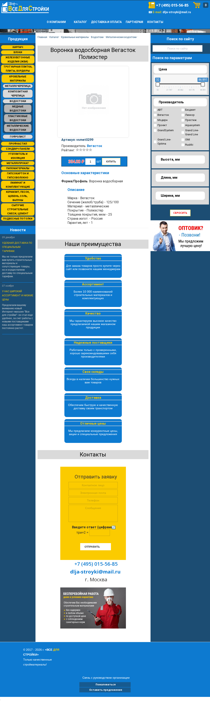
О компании (56, 22)
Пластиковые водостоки (17, 118)
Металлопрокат (18, 163)
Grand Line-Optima (164, 141)
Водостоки (18, 101)
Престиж (190, 120)
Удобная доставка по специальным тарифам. (17, 247)
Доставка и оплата (106, 22)
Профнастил (18, 143)
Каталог (80, 22)
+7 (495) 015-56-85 (172, 5)
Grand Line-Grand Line (192, 132)
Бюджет (190, 109)
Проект (162, 125)
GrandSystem (166, 130)
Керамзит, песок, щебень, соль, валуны (18, 196)
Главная (42, 37)
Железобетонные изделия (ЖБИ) (18, 59)
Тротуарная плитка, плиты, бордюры (17, 68)
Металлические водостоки (18, 127)
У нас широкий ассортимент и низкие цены (17, 295)
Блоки (18, 52)
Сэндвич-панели (18, 148)
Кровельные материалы (17, 78)
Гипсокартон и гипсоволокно (18, 175)
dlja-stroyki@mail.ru (177, 12)
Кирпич (18, 47)
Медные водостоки (18, 108)
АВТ (160, 109)
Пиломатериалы (17, 168)
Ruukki (189, 144)
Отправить (92, 546)
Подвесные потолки (17, 218)
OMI (187, 139)
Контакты (155, 22)
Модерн (163, 120)
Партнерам (134, 22)
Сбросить (180, 213)
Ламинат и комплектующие (18, 184)
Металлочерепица (18, 86)
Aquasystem (192, 125)
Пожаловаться (105, 684)
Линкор (190, 114)
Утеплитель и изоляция (17, 156)
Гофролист (18, 136)
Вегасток (94, 146)
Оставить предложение (105, 690)
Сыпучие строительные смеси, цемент (18, 209)
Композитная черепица (18, 93)
